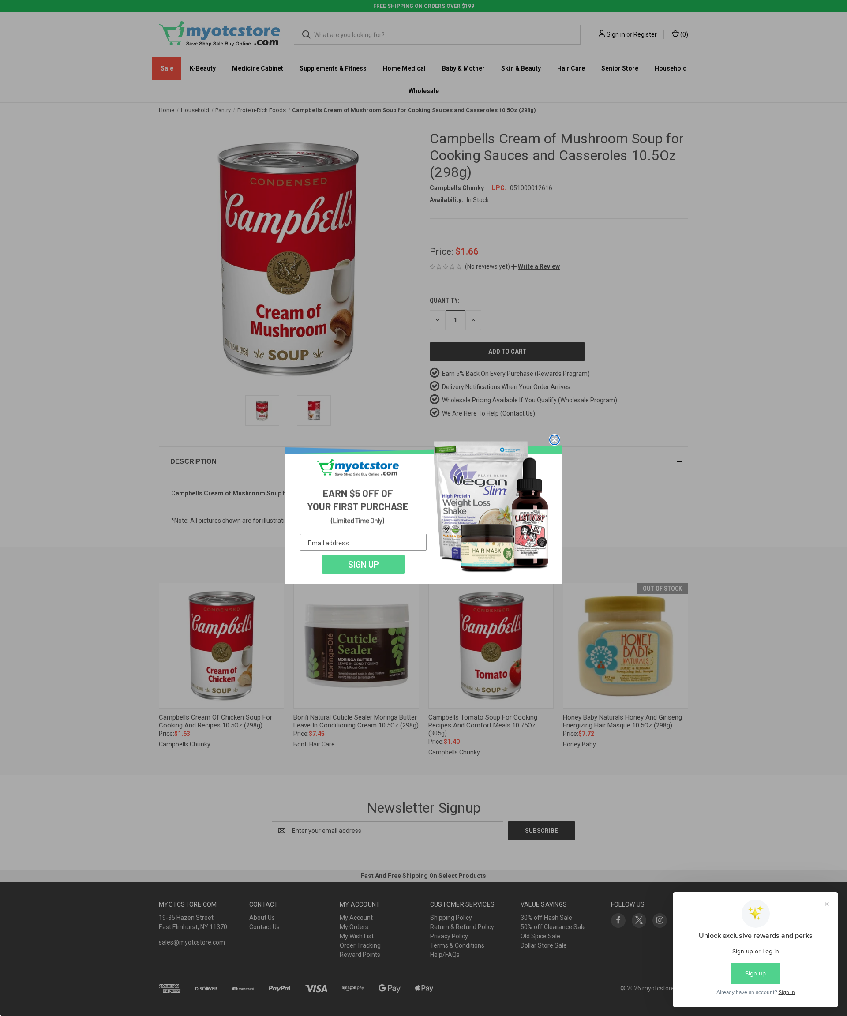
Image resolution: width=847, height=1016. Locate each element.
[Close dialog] (554, 439)
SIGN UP (363, 564)
